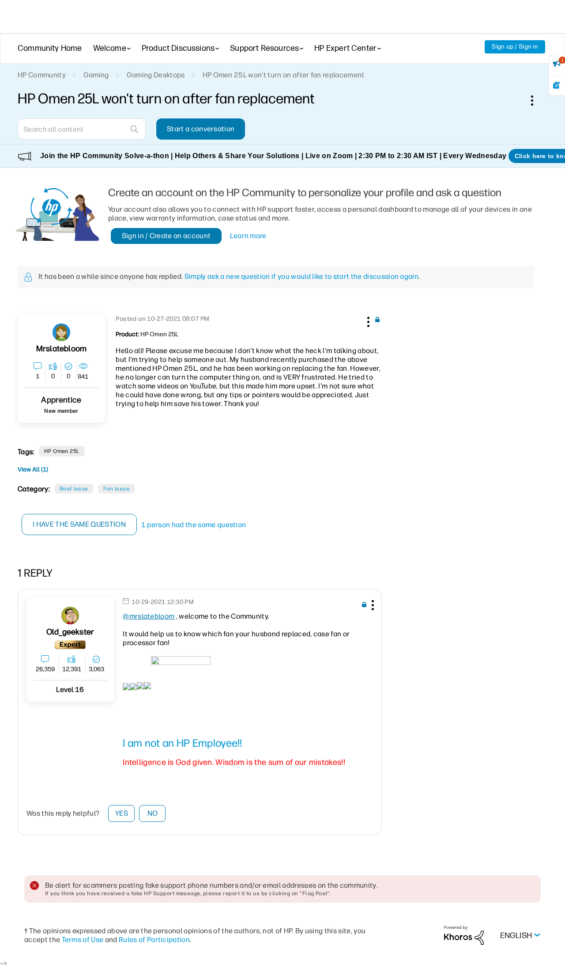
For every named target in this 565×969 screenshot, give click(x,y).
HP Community (42, 75)
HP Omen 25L (61, 451)
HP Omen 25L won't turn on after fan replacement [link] (284, 75)
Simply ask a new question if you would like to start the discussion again (301, 276)
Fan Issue (116, 489)
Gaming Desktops (156, 75)
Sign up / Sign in (515, 46)
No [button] (152, 813)
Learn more (248, 236)
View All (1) (33, 469)
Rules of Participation (154, 939)
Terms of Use (83, 939)
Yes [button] (121, 813)
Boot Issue (74, 489)
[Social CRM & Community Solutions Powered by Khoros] (464, 935)
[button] (367, 320)
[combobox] (82, 129)
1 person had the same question (193, 525)
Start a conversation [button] (200, 129)
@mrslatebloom (148, 616)
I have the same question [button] (79, 524)
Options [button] (536, 100)
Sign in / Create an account (166, 236)
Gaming (96, 75)
